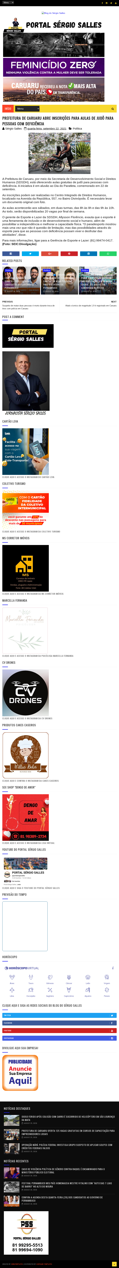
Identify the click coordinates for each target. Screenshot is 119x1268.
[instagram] (106, 3)
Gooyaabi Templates (44, 1264)
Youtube (7, 1030)
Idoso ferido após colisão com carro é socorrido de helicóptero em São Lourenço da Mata (68, 1118)
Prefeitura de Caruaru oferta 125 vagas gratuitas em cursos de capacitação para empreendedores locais (68, 1132)
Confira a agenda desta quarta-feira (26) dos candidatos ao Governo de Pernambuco (19, 282)
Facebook (8, 1023)
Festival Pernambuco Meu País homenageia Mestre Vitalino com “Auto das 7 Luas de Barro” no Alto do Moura (67, 1184)
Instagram (9, 1038)
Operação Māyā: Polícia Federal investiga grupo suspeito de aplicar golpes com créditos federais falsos (67, 1146)
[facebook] (102, 3)
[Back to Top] (114, 1264)
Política (77, 128)
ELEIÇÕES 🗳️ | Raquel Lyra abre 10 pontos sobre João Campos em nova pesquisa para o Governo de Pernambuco (58, 281)
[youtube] (116, 3)
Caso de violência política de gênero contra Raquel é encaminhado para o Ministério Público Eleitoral (63, 1170)
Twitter (7, 1015)
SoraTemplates (17, 1264)
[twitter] (111, 3)
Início (8, 108)
